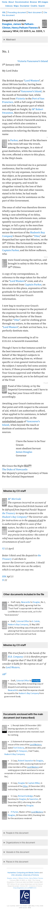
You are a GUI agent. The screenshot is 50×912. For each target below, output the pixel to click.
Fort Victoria (18, 747)
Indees (9, 6)
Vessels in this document (17, 852)
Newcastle (25, 602)
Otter (36, 236)
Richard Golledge (25, 796)
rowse (33, 2)
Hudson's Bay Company (14, 516)
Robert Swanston (25, 760)
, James (11, 24)
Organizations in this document (20, 842)
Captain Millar (34, 783)
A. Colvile (35, 621)
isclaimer (24, 6)
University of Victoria (31, 875)
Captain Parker (10, 250)
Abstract (11, 39)
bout (11, 2)
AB (4, 674)
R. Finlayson (22, 751)
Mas (16, 6)
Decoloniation (22, 2)
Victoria (22, 61)
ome (4, 2)
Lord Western (32, 80)
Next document (35, 12)
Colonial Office (22, 621)
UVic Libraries (16, 875)
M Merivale (14, 499)
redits (34, 6)
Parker (14, 140)
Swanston (33, 799)
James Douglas (24, 452)
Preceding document (17, 12)
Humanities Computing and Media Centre (23, 873)
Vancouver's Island (37, 61)
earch (41, 6)
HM (4, 576)
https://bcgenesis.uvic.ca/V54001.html (24, 888)
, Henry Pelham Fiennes (31, 878)
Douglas (36, 602)
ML (4, 12)
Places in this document (17, 861)
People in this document (17, 833)
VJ (3, 548)
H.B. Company (15, 656)
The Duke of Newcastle (14, 469)
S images (43, 2)
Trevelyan (36, 680)
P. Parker (14, 812)
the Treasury (8, 513)
